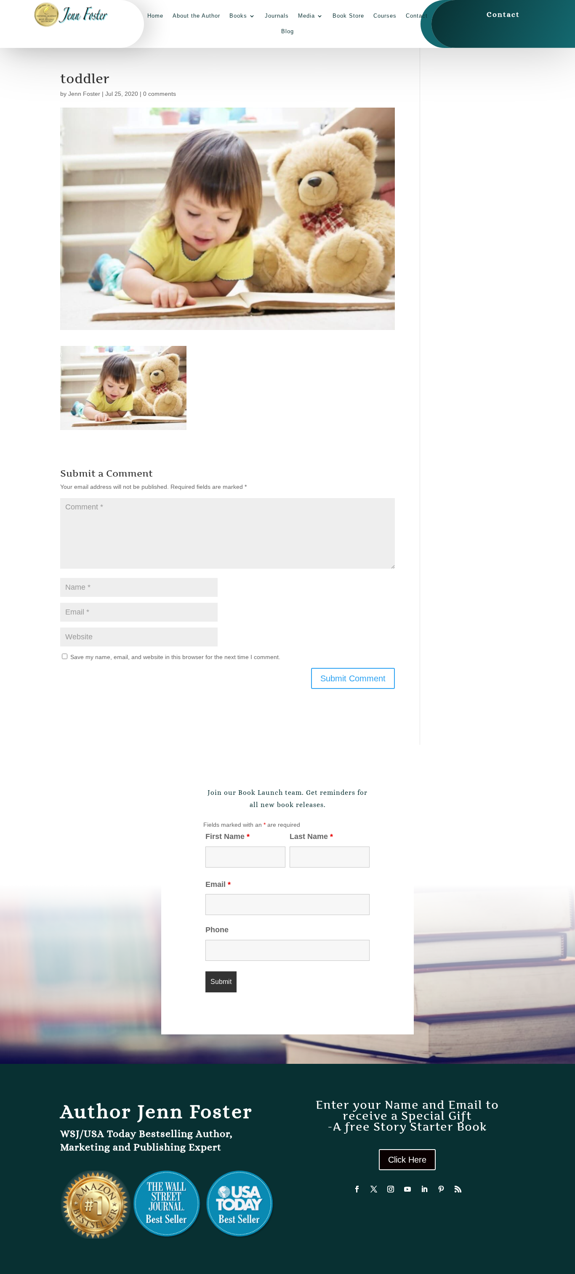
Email (218, 884)
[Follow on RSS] (458, 1189)
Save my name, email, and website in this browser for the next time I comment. (175, 657)
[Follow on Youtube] (407, 1189)
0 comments (159, 93)
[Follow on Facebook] (357, 1189)
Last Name (311, 836)
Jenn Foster (84, 93)
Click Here (407, 1159)
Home (155, 16)
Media (306, 16)
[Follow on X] (374, 1189)
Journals (277, 16)
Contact (417, 16)
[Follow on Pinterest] (441, 1189)
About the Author (196, 16)
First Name (227, 836)
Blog (287, 31)
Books (238, 16)
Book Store (348, 16)
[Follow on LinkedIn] (424, 1189)
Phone (217, 930)
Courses (385, 16)
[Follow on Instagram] (390, 1189)
